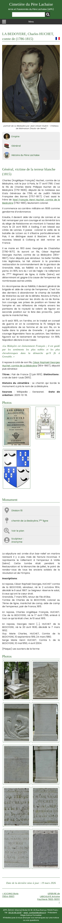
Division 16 (16, 510)
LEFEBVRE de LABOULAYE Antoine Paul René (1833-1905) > (48, 898)
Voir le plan (17, 530)
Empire (15, 136)
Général (16, 145)
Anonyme (16, 541)
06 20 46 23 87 (15, 912)
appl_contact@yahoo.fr (35, 912)
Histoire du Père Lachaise (25, 155)
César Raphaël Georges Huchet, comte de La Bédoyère (31, 364)
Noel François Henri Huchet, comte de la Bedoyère (31, 201)
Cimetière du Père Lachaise (31, 6)
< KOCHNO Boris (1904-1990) (10, 895)
